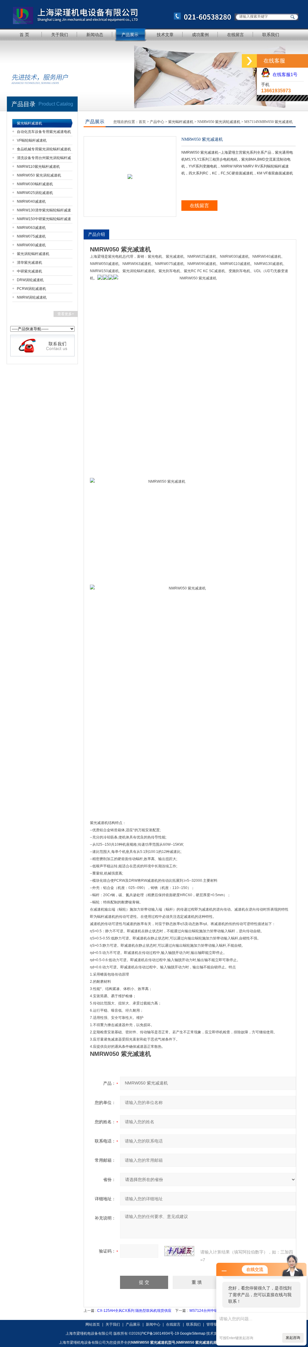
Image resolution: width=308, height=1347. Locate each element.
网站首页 (92, 1324)
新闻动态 (94, 34)
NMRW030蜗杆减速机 (35, 184)
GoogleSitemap (192, 1333)
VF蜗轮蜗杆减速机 (32, 140)
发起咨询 (293, 1338)
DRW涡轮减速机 (30, 280)
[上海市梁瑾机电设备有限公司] (119, 14)
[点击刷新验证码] (179, 1251)
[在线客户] (249, 61)
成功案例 (200, 34)
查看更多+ (65, 314)
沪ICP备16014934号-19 (159, 1333)
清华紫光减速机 (29, 262)
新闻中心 (153, 1324)
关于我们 (59, 34)
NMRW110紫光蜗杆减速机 (38, 167)
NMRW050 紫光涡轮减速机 (39, 175)
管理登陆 (213, 1324)
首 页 (24, 34)
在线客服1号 (283, 74)
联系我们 (270, 34)
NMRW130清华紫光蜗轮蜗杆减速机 (44, 211)
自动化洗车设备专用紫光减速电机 (44, 132)
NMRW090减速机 (31, 245)
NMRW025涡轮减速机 (35, 193)
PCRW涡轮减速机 (31, 289)
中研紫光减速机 (29, 271)
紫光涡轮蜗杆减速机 (33, 254)
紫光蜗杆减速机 (29, 123)
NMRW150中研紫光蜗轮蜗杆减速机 (44, 220)
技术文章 (165, 34)
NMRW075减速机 (31, 236)
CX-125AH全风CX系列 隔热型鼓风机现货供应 (134, 1311)
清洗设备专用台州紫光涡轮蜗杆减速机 (44, 159)
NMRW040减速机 (31, 201)
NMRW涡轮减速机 (32, 297)
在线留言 (235, 34)
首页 (142, 122)
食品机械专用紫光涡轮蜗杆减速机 (44, 149)
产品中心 (157, 122)
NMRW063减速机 (31, 228)
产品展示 (130, 34)
